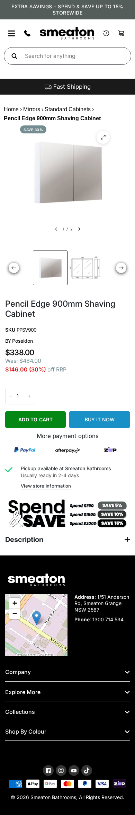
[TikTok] (86, 771)
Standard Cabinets (68, 109)
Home (11, 109)
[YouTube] (73, 771)
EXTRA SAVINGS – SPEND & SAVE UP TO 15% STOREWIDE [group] (67, 9)
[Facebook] (48, 770)
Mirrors (31, 109)
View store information (46, 486)
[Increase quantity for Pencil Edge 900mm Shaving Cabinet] (30, 396)
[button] (36, 618)
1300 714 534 (108, 619)
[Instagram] (61, 770)
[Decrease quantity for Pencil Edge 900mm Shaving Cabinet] (11, 396)
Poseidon (22, 341)
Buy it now (100, 419)
